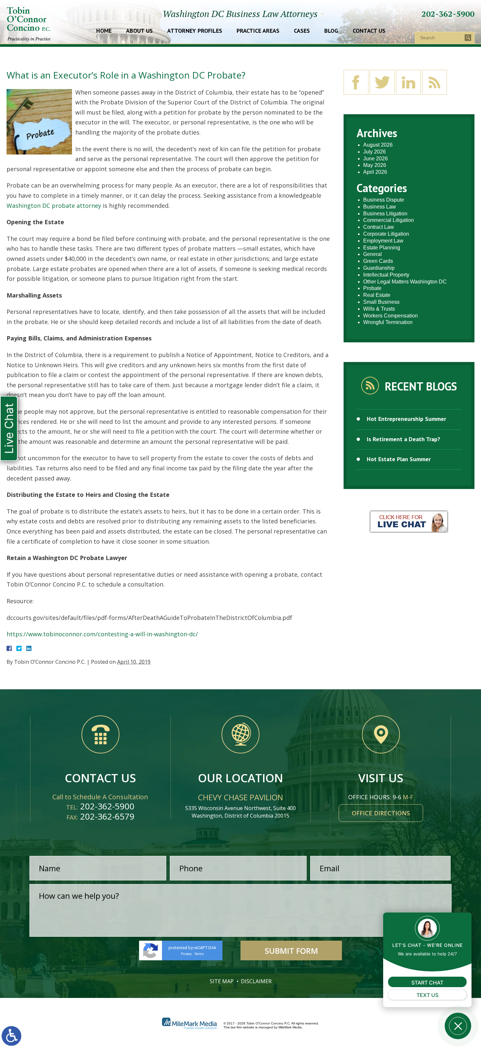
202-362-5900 (447, 14)
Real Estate (376, 295)
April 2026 (375, 172)
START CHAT (427, 982)
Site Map (222, 981)
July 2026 (374, 151)
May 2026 (374, 165)
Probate (372, 288)
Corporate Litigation (386, 234)
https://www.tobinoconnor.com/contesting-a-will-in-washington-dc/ (102, 634)
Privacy (186, 954)
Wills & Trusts (379, 309)
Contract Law (378, 227)
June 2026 (375, 158)
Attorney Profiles (194, 31)
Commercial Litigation (388, 220)
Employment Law (383, 241)
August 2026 (378, 145)
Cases (302, 31)
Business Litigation (385, 213)
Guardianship (379, 268)
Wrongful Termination (388, 322)
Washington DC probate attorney (54, 205)
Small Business (381, 302)
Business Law (379, 206)
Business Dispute (383, 200)
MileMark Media (290, 1027)
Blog (331, 31)
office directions (381, 813)
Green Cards (378, 261)
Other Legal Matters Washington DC (405, 281)
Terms (199, 954)
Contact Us (369, 31)
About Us (139, 31)
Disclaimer (256, 981)
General (372, 254)
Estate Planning (381, 247)
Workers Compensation (390, 315)
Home (104, 31)
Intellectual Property (386, 275)
